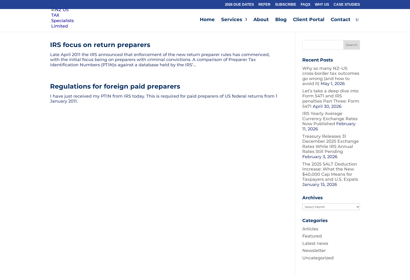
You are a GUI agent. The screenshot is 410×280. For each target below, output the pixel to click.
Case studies (347, 4)
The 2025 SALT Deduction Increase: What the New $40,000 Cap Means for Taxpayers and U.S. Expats (330, 171)
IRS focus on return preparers (100, 45)
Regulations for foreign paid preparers (115, 86)
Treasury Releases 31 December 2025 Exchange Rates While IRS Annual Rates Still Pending (330, 144)
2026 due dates (239, 4)
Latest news (315, 243)
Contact (340, 20)
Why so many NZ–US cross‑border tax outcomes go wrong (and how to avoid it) (330, 76)
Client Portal (308, 20)
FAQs (305, 4)
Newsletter (314, 250)
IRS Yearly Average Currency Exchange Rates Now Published (330, 118)
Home (207, 20)
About (261, 20)
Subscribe (285, 4)
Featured (312, 236)
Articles (310, 229)
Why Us (322, 4)
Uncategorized (318, 258)
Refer (264, 4)
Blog (281, 20)
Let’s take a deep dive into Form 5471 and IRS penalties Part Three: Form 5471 (330, 98)
